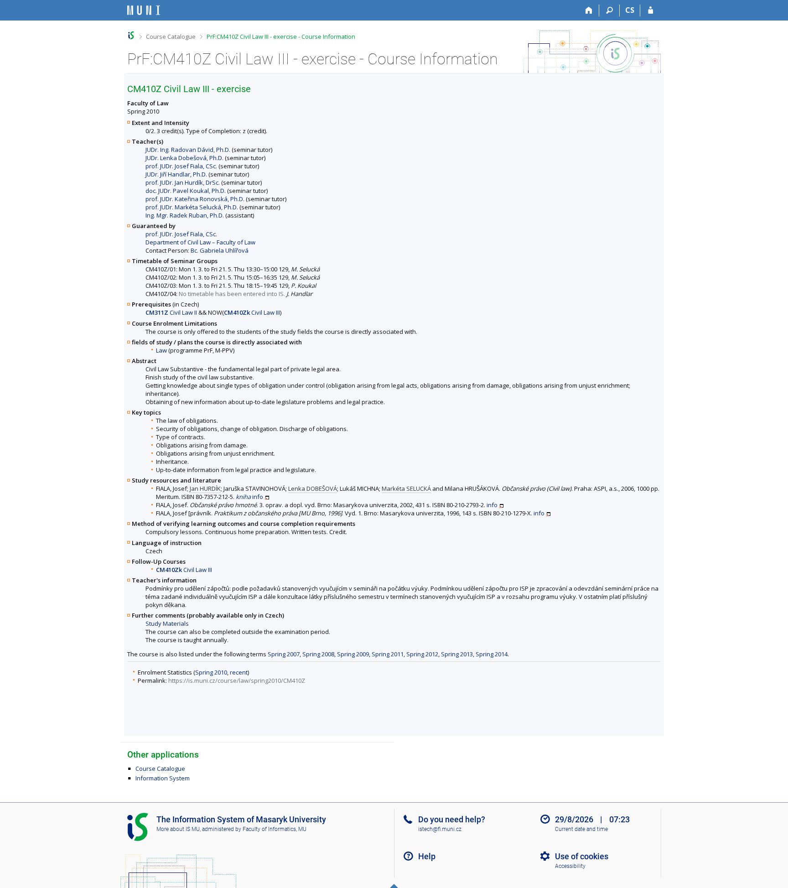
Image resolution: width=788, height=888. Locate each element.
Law (161, 350)
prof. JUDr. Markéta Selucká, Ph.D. (191, 207)
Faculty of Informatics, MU (274, 829)
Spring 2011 (388, 654)
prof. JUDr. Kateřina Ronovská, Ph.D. (194, 199)
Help (426, 856)
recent (239, 672)
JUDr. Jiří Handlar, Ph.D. (176, 174)
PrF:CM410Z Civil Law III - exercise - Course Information (281, 36)
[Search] (609, 10)
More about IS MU (178, 829)
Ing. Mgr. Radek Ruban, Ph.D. (184, 215)
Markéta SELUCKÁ (406, 488)
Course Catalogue (171, 36)
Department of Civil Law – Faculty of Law (200, 242)
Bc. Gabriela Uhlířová (220, 250)
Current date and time (581, 829)
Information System (162, 778)
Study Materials (167, 623)
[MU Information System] (131, 35)
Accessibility (570, 866)
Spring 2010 (211, 672)
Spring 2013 (457, 654)
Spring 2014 (492, 654)
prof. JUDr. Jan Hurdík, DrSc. (182, 182)
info (257, 497)
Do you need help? (451, 819)
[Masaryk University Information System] (143, 10)
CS (629, 10)
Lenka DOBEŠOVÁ (312, 488)
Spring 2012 (422, 654)
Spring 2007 (284, 654)
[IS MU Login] (650, 10)
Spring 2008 (318, 654)
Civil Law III (252, 312)
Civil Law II (171, 312)
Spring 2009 (353, 654)
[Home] (589, 10)
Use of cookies (581, 856)
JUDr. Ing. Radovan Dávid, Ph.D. (187, 149)
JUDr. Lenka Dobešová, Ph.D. (184, 158)
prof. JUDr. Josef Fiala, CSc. (181, 166)
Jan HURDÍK (205, 488)
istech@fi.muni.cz (439, 829)
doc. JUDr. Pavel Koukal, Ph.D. (185, 191)
